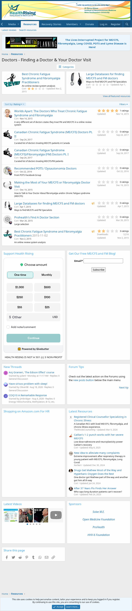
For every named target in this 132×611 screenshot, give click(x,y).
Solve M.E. (98, 512)
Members (72, 24)
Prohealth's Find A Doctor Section (36, 217)
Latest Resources (80, 411)
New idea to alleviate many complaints (97, 452)
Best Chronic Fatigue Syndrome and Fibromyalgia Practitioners (41, 78)
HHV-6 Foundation (98, 535)
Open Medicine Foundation (98, 519)
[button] (18, 24)
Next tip (123, 387)
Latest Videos (13, 504)
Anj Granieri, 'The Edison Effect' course (31, 372)
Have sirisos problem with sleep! (28, 383)
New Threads (13, 367)
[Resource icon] (7, 219)
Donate (89, 24)
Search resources (27, 30)
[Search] (127, 24)
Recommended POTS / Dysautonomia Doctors (45, 168)
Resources (29, 24)
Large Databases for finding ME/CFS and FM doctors (105, 76)
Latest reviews (9, 30)
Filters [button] (122, 104)
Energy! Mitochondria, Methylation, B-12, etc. (32, 401)
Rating (12, 104)
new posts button (84, 380)
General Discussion (18, 378)
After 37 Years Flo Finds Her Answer (95, 488)
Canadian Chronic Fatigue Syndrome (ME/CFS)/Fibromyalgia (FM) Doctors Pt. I (41, 152)
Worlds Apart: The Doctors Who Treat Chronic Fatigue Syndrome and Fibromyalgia (50, 113)
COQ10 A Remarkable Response (28, 395)
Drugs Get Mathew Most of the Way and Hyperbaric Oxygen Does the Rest (98, 471)
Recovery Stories (51, 24)
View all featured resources (116, 96)
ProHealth (99, 527)
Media (12, 24)
